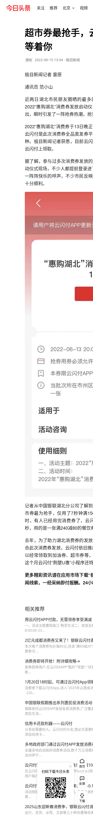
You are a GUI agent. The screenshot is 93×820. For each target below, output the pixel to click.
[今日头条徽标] (18, 7)
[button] (41, 7)
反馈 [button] (82, 784)
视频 (84, 8)
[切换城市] (73, 7)
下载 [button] (81, 797)
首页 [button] (82, 766)
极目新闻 (73, 59)
